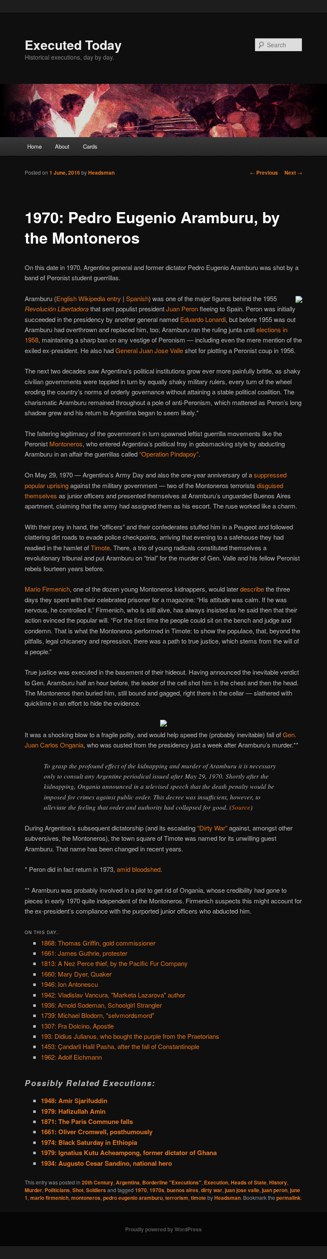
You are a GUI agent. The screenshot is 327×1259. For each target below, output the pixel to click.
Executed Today (73, 44)
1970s (156, 1190)
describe (252, 588)
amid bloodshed (139, 869)
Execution (216, 1182)
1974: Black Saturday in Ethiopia (89, 1142)
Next (293, 172)
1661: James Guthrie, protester (84, 953)
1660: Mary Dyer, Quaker (76, 973)
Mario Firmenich (47, 588)
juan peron (274, 1190)
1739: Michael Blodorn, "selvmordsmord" (97, 1015)
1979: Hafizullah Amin (73, 1111)
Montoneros (66, 443)
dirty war (211, 1190)
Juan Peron (182, 308)
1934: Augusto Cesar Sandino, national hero (106, 1163)
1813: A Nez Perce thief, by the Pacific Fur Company (114, 963)
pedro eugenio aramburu (133, 1198)
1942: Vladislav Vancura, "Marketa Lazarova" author (113, 994)
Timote (100, 547)
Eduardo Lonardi (203, 319)
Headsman (101, 172)
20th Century (97, 1182)
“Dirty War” (212, 827)
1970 (141, 1190)
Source (241, 807)
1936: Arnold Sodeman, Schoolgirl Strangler (101, 1004)
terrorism (176, 1198)
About (62, 146)
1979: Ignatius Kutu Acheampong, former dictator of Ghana (129, 1152)
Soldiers (96, 1190)
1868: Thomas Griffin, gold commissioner (98, 942)
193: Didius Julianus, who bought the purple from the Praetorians (130, 1036)
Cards (90, 146)
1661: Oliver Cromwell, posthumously (96, 1131)
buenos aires (182, 1190)
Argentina (128, 1182)
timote (198, 1198)
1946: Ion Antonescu (69, 984)
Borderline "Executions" (171, 1182)
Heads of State (249, 1182)
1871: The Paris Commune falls (87, 1121)
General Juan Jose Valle (149, 350)
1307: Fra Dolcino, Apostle (77, 1025)
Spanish (137, 298)
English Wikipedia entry (88, 298)
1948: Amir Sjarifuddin (74, 1100)
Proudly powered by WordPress (163, 1229)
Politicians (57, 1190)
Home (34, 146)
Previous (264, 172)
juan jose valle (242, 1190)
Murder (33, 1190)
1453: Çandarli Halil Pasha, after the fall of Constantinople (120, 1046)
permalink (288, 1198)
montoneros (85, 1198)
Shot (77, 1190)
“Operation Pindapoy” (168, 453)
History (278, 1182)
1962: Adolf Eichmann (71, 1056)
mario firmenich (49, 1198)
